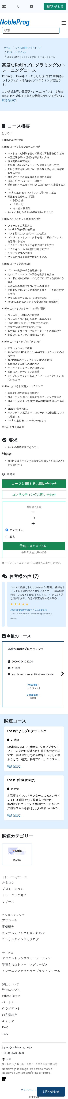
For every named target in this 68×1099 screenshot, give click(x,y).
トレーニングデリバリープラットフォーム (31, 971)
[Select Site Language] (4, 6)
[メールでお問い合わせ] (31, 6)
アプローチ (9, 920)
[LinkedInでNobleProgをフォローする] (4, 1079)
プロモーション (13, 889)
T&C (5, 1034)
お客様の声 (9, 1015)
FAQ (5, 1027)
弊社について (11, 990)
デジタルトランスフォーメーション (26, 958)
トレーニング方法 (14, 895)
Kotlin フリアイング (16, 52)
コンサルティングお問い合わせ (34, 494)
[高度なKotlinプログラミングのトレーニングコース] (18, 21)
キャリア (8, 1021)
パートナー (9, 1002)
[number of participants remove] (34, 512)
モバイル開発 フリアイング (28, 47)
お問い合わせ (51, 1092)
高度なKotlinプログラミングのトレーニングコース (31, 56)
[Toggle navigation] (63, 22)
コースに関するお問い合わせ (34, 483)
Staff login (34, 1097)
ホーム (7, 47)
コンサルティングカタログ (20, 939)
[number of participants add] (34, 523)
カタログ (8, 883)
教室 (12, 537)
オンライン (17, 530)
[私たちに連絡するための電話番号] (18, 6)
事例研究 (8, 927)
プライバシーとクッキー (34, 1090)
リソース (8, 901)
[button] (61, 674)
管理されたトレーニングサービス (25, 964)
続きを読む (9, 100)
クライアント (11, 1008)
